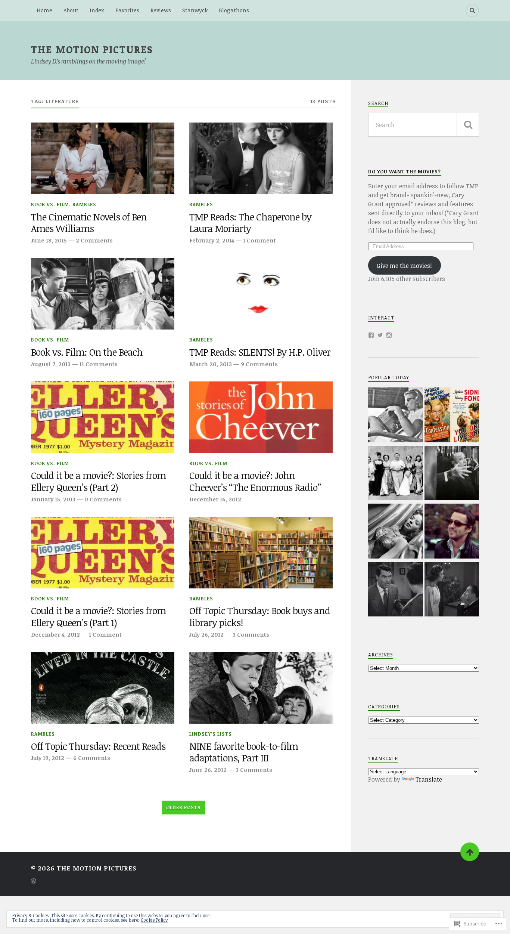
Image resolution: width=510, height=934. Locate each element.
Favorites (127, 10)
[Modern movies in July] (452, 532)
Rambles (84, 204)
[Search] (472, 10)
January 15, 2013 (53, 499)
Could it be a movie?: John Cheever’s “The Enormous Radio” (255, 482)
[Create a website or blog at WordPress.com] (33, 881)
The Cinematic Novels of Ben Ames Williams (89, 223)
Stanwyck (195, 10)
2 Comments (94, 240)
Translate (429, 779)
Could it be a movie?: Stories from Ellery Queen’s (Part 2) (98, 482)
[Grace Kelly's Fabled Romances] (395, 415)
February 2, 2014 (211, 240)
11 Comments (99, 364)
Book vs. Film (50, 204)
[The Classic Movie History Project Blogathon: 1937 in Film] (452, 415)
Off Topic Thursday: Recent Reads (98, 746)
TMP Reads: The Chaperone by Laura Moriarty (250, 223)
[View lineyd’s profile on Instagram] (389, 335)
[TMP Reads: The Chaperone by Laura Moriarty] (261, 158)
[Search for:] (423, 125)
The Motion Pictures (92, 49)
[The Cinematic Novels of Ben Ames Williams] (102, 158)
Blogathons (234, 10)
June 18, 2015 (49, 240)
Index (97, 10)
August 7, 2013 (51, 364)
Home (44, 10)
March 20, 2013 (210, 364)
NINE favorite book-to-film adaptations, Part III (243, 752)
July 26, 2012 (206, 634)
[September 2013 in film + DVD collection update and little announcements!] (452, 590)
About (70, 10)
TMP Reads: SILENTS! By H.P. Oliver (259, 352)
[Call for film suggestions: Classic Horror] (452, 474)
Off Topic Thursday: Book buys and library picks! (259, 617)
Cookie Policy (154, 920)
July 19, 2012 (47, 757)
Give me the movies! (404, 266)
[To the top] (469, 851)
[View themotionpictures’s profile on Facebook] (371, 335)
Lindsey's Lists (210, 733)
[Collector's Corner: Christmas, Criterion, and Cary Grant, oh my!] (395, 590)
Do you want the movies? (404, 171)
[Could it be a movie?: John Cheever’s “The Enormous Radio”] (261, 417)
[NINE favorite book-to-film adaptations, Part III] (261, 688)
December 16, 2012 (215, 499)
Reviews (160, 10)
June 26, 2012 (208, 769)
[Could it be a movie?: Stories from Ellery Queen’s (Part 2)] (102, 417)
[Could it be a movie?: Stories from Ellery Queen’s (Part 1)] (102, 552)
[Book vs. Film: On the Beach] (102, 294)
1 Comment (259, 240)
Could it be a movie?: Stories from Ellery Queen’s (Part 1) (98, 617)
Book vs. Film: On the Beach (87, 352)
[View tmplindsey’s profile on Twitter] (380, 335)
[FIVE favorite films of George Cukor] (395, 474)
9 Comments (259, 364)
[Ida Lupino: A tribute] (395, 532)
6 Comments (91, 757)
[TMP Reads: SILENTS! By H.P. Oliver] (261, 294)
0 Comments (103, 499)
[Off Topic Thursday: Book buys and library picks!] (261, 552)
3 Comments (251, 634)
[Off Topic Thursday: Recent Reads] (102, 688)
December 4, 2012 (55, 634)
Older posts (183, 807)
